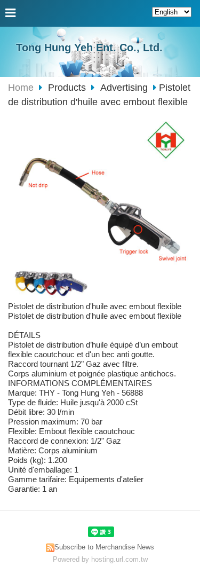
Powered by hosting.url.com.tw (100, 559)
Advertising (124, 87)
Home (21, 87)
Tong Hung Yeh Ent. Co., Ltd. (89, 47)
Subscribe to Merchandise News (104, 547)
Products (68, 87)
